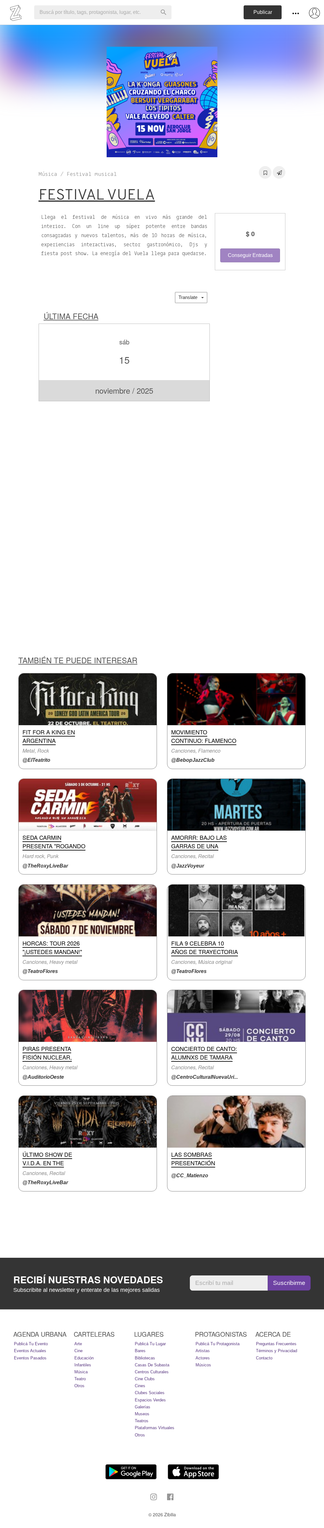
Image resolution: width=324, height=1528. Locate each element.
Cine (78, 1350)
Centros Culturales (152, 1372)
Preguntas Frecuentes (276, 1343)
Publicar (262, 12)
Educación (84, 1358)
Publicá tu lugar (150, 1343)
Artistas (203, 1350)
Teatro (80, 1378)
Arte (78, 1343)
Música (81, 1372)
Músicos (203, 1365)
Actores (203, 1358)
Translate (189, 297)
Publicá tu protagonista (218, 1343)
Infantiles (82, 1365)
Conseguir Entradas (250, 255)
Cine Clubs (145, 1378)
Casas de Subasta (152, 1365)
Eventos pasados (30, 1358)
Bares (140, 1350)
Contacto (264, 1358)
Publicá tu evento (31, 1343)
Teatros (141, 1420)
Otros (79, 1385)
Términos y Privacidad (276, 1350)
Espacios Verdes (150, 1400)
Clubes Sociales (150, 1392)
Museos (142, 1414)
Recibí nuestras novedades (88, 1279)
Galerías (142, 1407)
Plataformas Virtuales (154, 1427)
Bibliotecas (145, 1358)
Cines (140, 1385)
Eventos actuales (30, 1350)
